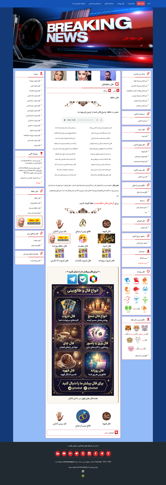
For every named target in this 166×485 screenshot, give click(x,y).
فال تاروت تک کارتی (33, 95)
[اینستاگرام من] (89, 454)
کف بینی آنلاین (142, 176)
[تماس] (83, 454)
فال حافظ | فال (133, 38)
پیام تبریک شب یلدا (34, 213)
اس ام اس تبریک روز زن (139, 95)
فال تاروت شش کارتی (33, 115)
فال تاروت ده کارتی (34, 125)
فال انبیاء (144, 136)
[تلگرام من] (102, 454)
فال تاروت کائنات (34, 90)
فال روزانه (120, 3)
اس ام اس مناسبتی (95, 3)
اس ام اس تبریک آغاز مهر (139, 85)
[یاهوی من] (108, 454)
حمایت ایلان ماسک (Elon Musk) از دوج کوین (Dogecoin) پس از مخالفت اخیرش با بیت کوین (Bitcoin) (30, 170)
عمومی (106, 432)
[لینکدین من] (57, 454)
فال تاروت (131, 3)
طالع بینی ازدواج (142, 192)
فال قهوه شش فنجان (140, 161)
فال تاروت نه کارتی (34, 120)
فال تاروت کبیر (35, 85)
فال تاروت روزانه (34, 80)
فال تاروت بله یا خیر (33, 140)
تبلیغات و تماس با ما (79, 3)
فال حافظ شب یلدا (34, 208)
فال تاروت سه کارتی (33, 100)
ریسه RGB (143, 258)
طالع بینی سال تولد (141, 355)
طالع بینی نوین (35, 245)
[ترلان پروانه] (83, 76)
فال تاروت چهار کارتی (33, 105)
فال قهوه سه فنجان (141, 156)
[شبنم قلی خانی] (59, 76)
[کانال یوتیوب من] (64, 454)
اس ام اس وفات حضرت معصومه (137, 90)
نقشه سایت (72, 467)
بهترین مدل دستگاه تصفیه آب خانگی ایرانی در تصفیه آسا (31, 162)
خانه (148, 3)
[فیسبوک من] (95, 454)
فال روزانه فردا (35, 260)
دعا (146, 212)
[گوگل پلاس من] (70, 454)
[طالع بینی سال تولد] (136, 339)
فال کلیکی (144, 227)
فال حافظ (141, 3)
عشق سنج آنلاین (141, 242)
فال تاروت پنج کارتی (33, 110)
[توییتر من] (76, 454)
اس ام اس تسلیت (141, 105)
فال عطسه (37, 240)
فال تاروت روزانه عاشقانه (32, 135)
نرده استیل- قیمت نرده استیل (30, 177)
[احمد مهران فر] (108, 76)
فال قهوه (144, 151)
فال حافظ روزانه (35, 203)
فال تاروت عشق (35, 130)
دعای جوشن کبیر (141, 207)
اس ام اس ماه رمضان (140, 100)
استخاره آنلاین (109, 3)
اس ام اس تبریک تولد (140, 80)
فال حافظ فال (108, 84)
